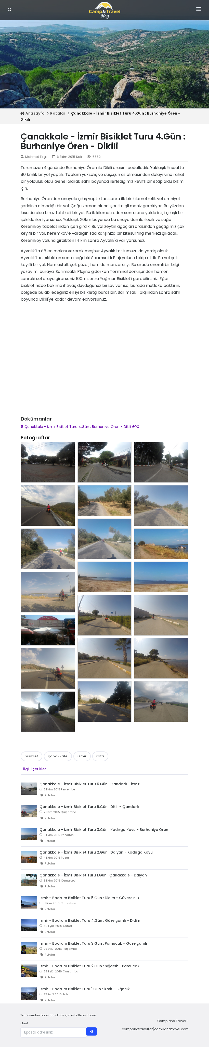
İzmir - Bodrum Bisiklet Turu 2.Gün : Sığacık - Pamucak (89, 966)
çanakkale (58, 756)
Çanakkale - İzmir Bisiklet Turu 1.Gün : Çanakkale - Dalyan (93, 875)
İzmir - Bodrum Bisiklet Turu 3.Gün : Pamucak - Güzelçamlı (93, 943)
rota (100, 756)
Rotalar (58, 113)
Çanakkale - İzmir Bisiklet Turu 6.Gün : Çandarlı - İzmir (90, 784)
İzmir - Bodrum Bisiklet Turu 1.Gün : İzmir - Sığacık (85, 989)
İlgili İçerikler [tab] (34, 769)
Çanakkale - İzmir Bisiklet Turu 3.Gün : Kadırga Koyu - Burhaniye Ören (104, 829)
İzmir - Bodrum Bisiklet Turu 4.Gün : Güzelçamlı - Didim (90, 920)
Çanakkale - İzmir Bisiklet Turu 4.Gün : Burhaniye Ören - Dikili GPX (81, 426)
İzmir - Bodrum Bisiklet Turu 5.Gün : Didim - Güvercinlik (89, 897)
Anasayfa (35, 113)
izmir (82, 756)
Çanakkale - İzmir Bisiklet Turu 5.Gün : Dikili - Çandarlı (89, 806)
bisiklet (31, 756)
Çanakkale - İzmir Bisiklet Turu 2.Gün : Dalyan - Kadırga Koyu (96, 852)
